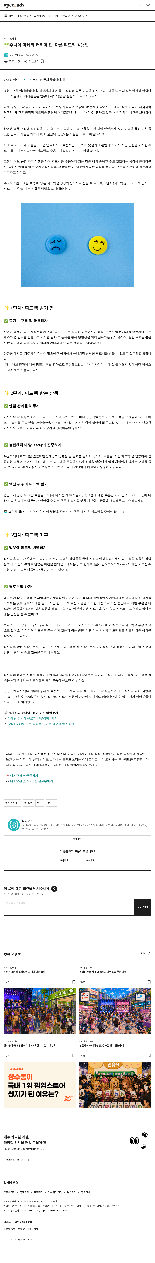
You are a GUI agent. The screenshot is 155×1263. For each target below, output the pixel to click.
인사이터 (53, 15)
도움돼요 (64, 860)
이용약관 (8, 1222)
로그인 (148, 5)
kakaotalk (33, 1228)
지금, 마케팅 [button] (22, 15)
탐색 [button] (11, 15)
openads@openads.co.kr (55, 1210)
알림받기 (77, 839)
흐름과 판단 (40, 15)
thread (21, 1228)
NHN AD (11, 1182)
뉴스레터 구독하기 (14, 1159)
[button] (146, 953)
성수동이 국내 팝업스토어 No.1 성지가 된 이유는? (29, 1045)
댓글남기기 (142, 907)
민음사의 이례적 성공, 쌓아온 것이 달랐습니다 (102, 1045)
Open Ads (14, 5)
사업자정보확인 (42, 1206)
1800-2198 (26, 1210)
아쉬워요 (90, 860)
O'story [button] (79, 15)
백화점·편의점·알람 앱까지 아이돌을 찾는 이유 (102, 971)
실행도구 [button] (65, 15)
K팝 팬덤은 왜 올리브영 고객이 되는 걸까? (25, 971)
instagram (9, 1228)
